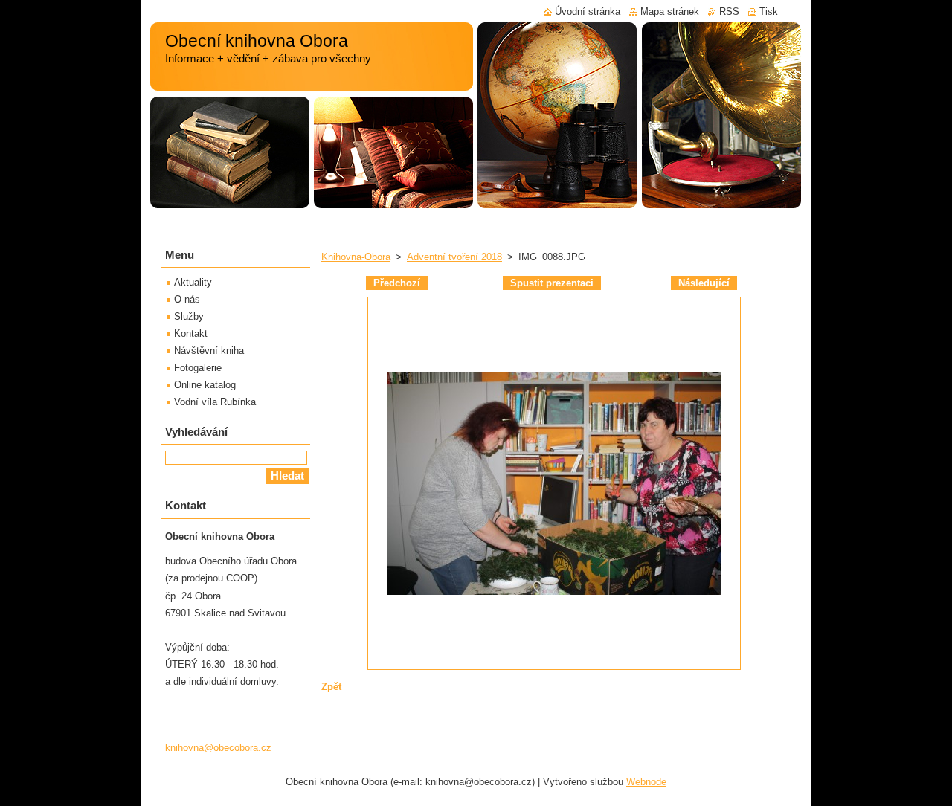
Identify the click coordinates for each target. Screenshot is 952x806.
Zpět (331, 686)
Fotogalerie (198, 367)
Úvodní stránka (587, 11)
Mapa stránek (669, 11)
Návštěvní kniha (209, 350)
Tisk (768, 11)
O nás (187, 299)
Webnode (646, 781)
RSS (729, 11)
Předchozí (396, 282)
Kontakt (191, 333)
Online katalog (205, 384)
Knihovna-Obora (355, 256)
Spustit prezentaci (552, 282)
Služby (189, 316)
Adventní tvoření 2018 (454, 256)
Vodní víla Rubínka (215, 401)
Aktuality (193, 282)
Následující (704, 282)
